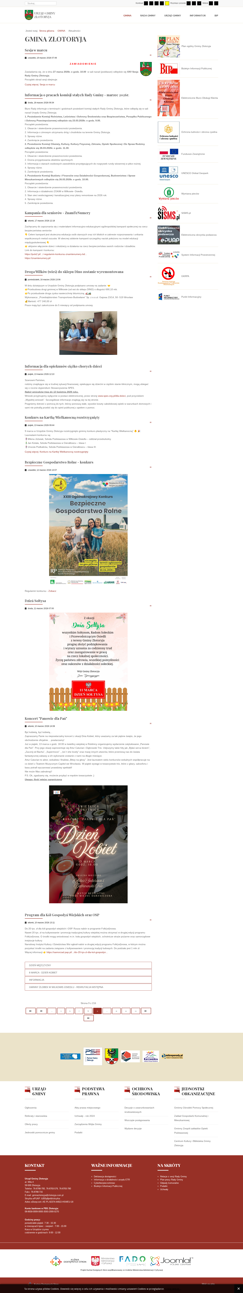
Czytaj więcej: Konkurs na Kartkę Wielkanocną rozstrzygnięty (56, 452)
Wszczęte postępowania (137, 1120)
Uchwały (164, 1189)
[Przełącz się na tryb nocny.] (151, 3)
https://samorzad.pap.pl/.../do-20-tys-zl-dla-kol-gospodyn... (77, 952)
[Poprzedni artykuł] (42, 1011)
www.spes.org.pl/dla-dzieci (112, 396)
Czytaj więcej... (173, 1289)
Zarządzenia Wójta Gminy (88, 1124)
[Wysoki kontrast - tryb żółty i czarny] (167, 3)
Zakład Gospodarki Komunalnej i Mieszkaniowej (191, 1118)
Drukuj (147, 55)
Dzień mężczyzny (40, 965)
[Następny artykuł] (146, 1011)
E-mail (151, 55)
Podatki (78, 1132)
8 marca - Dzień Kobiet (43, 972)
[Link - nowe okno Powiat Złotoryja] (111, 1056)
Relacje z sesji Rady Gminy (173, 1176)
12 (126, 1011)
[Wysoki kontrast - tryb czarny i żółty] (162, 3)
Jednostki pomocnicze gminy (40, 1132)
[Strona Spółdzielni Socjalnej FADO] (132, 1260)
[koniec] (89, 1018)
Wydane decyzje (133, 1128)
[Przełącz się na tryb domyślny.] (146, 3)
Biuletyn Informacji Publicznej (108, 1186)
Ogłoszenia (31, 1107)
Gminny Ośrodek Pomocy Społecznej (193, 1107)
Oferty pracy (31, 1124)
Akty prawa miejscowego (87, 1107)
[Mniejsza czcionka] (189, 3)
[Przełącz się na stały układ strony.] (211, 3)
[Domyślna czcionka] (194, 3)
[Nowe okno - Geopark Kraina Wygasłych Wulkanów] (130, 1056)
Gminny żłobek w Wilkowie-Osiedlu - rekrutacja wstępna (66, 987)
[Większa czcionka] (199, 3)
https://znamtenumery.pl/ (38, 258)
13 (136, 1011)
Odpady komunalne (169, 1183)
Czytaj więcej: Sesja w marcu (40, 84)
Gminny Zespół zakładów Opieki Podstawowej (191, 1130)
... (52, 1011)
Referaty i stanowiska (36, 1116)
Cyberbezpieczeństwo (104, 1183)
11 (116, 1011)
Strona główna (46, 30)
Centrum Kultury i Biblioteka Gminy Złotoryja (192, 1143)
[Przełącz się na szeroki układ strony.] (216, 3)
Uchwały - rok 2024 (85, 1116)
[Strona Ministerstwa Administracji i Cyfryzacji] (103, 1260)
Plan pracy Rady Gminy (171, 1179)
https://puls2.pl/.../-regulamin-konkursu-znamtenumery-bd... (56, 254)
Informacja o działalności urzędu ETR (112, 1179)
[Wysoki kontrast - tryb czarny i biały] (157, 3)
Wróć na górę (208, 1284)
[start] (31, 1011)
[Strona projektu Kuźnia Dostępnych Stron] (68, 1260)
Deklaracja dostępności (105, 1176)
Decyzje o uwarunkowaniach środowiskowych (139, 1109)
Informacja (36, 980)
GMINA (61, 30)
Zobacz (52, 591)
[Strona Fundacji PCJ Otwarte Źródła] (171, 1260)
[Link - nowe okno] (70, 1056)
